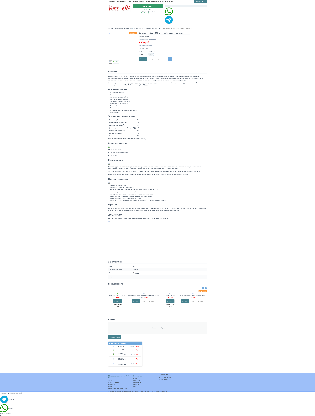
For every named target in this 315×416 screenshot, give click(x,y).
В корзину (143, 59)
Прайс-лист (136, 380)
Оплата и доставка (133, 1)
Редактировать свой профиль (117, 388)
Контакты (165, 1)
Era (160, 28)
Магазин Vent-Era (156, 1)
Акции (148, 1)
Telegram (11, 399)
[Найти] (205, 6)
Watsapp (10, 408)
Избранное (111, 384)
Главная (110, 28)
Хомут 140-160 (170, 295)
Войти (110, 386)
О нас (135, 378)
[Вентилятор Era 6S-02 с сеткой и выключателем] (122, 46)
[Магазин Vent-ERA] (119, 8)
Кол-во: (141, 54)
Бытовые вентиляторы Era (123, 28)
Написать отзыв (144, 36)
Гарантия (142, 1)
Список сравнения (114, 382)
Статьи (171, 1)
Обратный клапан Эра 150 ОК (117, 295)
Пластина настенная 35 (122, 363)
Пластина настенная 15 (122, 354)
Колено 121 (121, 346)
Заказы (110, 380)
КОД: (140, 51)
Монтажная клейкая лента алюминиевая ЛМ (192, 295)
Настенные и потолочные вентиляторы (145, 28)
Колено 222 (121, 350)
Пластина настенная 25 (122, 358)
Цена (134, 386)
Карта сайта (137, 382)
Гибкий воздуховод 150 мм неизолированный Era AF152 (143, 295)
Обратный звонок (5, 413)
